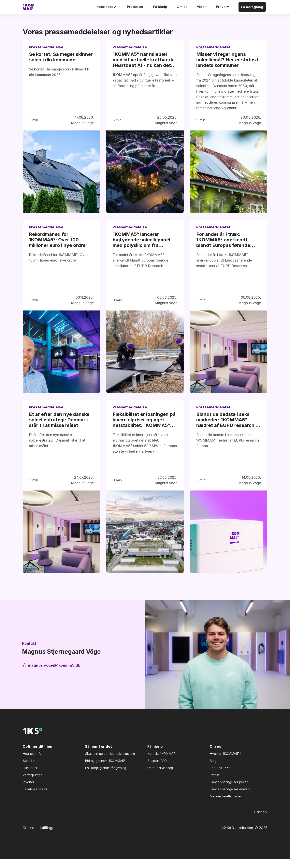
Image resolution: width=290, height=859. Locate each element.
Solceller (29, 761)
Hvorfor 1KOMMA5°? (225, 754)
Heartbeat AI (107, 7)
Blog (213, 761)
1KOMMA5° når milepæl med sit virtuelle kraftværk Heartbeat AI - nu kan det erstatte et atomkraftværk (143, 60)
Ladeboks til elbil (35, 789)
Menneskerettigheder (225, 796)
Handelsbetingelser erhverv (230, 789)
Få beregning (252, 7)
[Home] (28, 7)
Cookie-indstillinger (39, 828)
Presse (215, 775)
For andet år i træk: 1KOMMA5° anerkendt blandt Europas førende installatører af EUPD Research (223, 240)
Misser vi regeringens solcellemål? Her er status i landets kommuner (227, 60)
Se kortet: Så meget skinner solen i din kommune (61, 57)
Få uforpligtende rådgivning (105, 768)
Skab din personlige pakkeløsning (110, 754)
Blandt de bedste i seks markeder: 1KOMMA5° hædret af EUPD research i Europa (226, 420)
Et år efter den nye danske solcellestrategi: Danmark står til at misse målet (59, 420)
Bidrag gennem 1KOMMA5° (105, 761)
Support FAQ (157, 761)
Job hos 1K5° (220, 768)
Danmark (260, 812)
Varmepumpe (32, 775)
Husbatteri (30, 768)
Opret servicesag (160, 768)
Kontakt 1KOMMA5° (162, 754)
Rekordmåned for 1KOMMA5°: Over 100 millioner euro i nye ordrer (58, 240)
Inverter (28, 782)
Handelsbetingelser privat (229, 782)
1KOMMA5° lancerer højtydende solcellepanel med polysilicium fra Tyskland (141, 240)
